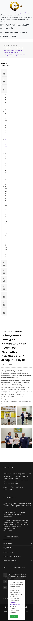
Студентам (7, 548)
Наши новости (9, 497)
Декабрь (6, 249)
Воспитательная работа (12, 556)
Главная (6, 45)
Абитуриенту (8, 552)
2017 (4, 311)
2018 (4, 303)
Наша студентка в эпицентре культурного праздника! (14, 513)
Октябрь (6, 221)
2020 (4, 287)
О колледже (7, 543)
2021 (4, 279)
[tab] (4, 72)
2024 (4, 88)
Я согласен (14, 616)
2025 (4, 80)
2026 (4, 72)
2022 (4, 271)
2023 (4, 263)
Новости (14, 45)
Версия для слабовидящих (24, 13)
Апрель (6, 144)
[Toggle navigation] (29, 43)
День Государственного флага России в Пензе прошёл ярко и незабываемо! (17, 505)
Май (6, 156)
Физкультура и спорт (11, 560)
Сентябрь (6, 205)
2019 (4, 295)
